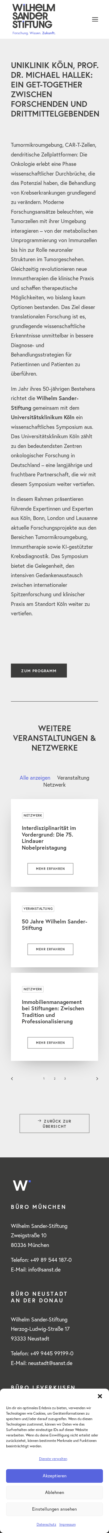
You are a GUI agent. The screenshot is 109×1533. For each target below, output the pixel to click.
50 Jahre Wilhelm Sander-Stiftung (54, 925)
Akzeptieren (55, 1476)
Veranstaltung (38, 908)
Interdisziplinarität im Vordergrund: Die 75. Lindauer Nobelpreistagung (49, 837)
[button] (100, 1396)
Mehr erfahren (50, 869)
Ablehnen (54, 1492)
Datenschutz (46, 1524)
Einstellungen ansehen (54, 1509)
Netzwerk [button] (54, 784)
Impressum (67, 1524)
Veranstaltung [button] (73, 777)
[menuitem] (35, 777)
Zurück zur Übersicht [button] (58, 1123)
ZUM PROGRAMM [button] (38, 670)
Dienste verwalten (53, 1458)
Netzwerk (33, 815)
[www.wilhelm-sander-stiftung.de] (54, 19)
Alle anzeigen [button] (35, 777)
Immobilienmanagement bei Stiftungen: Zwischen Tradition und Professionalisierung (53, 1011)
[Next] (95, 1081)
